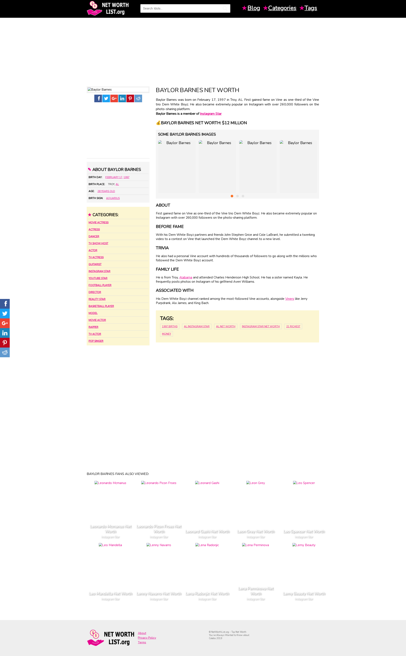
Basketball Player (101, 306)
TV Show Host (98, 243)
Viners (289, 299)
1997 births (169, 326)
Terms (142, 642)
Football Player (100, 285)
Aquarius (113, 198)
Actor (93, 250)
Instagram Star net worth (261, 326)
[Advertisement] (203, 50)
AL (117, 184)
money (166, 334)
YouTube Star (98, 278)
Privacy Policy (147, 638)
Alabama (185, 277)
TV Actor (95, 334)
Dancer (94, 236)
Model (93, 313)
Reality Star (97, 299)
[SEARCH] (225, 8)
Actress (94, 229)
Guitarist (95, 264)
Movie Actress (98, 222)
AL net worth (225, 326)
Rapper (93, 327)
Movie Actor (97, 320)
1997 (126, 177)
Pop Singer (96, 341)
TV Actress (96, 257)
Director (95, 292)
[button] (232, 196)
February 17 (113, 177)
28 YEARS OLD (106, 191)
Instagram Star (99, 271)
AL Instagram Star (197, 326)
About (142, 633)
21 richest (293, 326)
